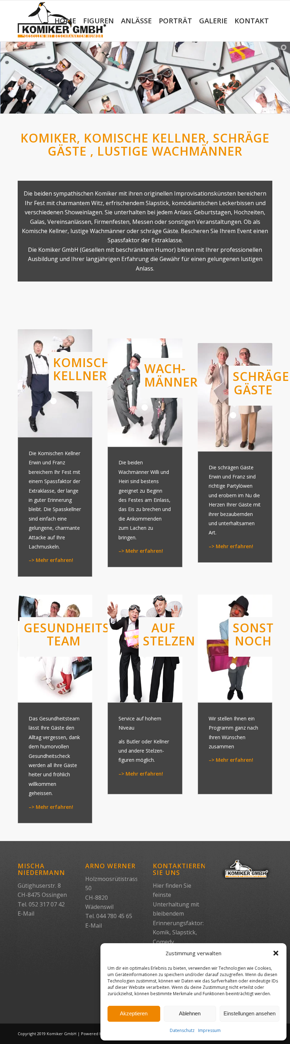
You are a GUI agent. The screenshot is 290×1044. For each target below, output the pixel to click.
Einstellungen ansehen (250, 1013)
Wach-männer (171, 375)
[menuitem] (65, 20)
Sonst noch (253, 634)
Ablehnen (190, 1013)
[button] (275, 953)
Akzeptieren (133, 1013)
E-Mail (26, 913)
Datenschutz (182, 1030)
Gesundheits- (69, 628)
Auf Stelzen (169, 634)
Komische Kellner (85, 369)
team (64, 641)
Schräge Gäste (261, 383)
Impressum (209, 1030)
